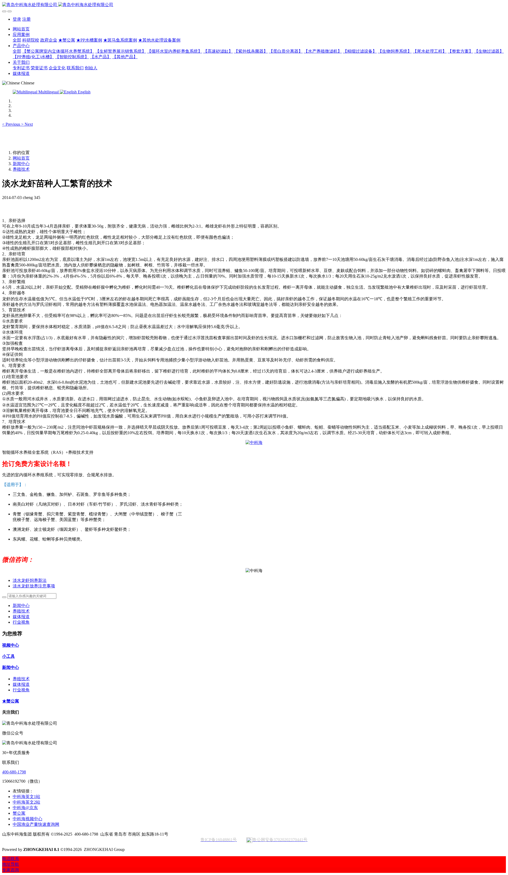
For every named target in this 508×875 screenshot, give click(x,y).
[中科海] (254, 442)
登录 (17, 19)
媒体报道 (21, 616)
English (83, 92)
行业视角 (21, 622)
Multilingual (48, 92)
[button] (11, 124)
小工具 (8, 656)
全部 (17, 40)
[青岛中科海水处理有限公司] (254, 5)
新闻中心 (21, 163)
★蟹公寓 (10, 701)
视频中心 (10, 645)
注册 (26, 19)
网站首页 (21, 29)
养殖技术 (21, 169)
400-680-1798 (14, 772)
